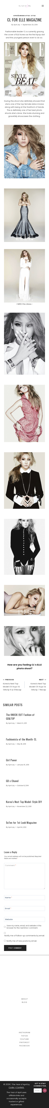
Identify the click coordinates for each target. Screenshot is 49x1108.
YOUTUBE (24, 1039)
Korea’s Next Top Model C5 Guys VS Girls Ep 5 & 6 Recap (12, 685)
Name (8, 897)
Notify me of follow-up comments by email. (24, 935)
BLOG (24, 1002)
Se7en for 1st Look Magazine (21, 822)
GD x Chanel (12, 781)
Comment (10, 865)
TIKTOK (24, 1036)
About (24, 999)
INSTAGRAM (24, 1032)
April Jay (17, 25)
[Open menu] (42, 6)
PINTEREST (24, 1042)
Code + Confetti (16, 1087)
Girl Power (11, 760)
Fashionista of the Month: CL (21, 739)
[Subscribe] (45, 1090)
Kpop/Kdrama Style (21, 16)
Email (8, 908)
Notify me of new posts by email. (22, 941)
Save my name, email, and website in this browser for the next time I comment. (24, 927)
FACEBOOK (24, 1046)
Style (33, 16)
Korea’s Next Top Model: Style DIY (24, 802)
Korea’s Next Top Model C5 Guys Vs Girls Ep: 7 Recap (37, 685)
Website (9, 919)
